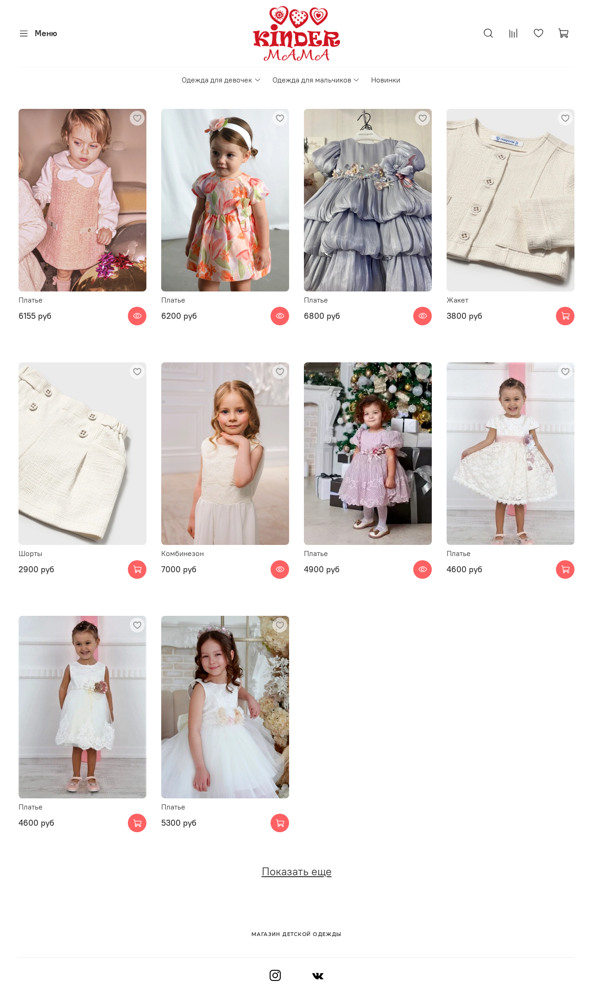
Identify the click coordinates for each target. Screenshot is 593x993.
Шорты (30, 553)
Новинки (385, 79)
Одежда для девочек (217, 79)
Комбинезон (182, 553)
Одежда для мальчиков (311, 79)
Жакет (457, 299)
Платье (31, 299)
